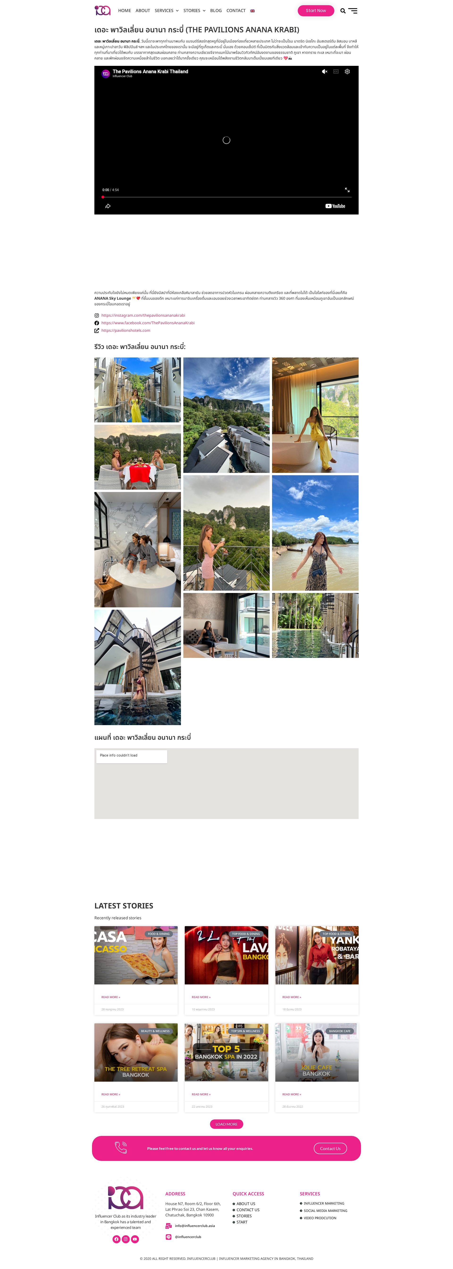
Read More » (110, 997)
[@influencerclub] (168, 1237)
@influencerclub (188, 1237)
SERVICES (164, 11)
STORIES (192, 11)
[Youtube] (135, 1239)
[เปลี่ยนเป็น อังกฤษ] (252, 10)
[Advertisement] (226, 252)
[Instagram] (126, 1239)
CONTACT (236, 11)
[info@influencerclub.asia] (168, 1226)
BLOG (216, 11)
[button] (343, 11)
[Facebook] (117, 1239)
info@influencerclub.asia (195, 1225)
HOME (124, 11)
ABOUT (143, 11)
